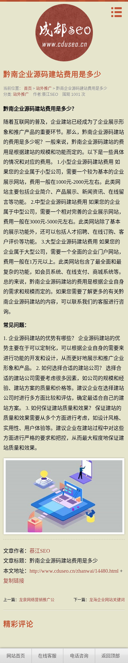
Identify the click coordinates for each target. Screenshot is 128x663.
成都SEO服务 (64, 35)
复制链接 (13, 581)
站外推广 (44, 88)
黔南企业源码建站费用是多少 (52, 74)
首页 (28, 88)
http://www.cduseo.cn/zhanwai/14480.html (74, 571)
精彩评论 (18, 624)
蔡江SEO (40, 551)
